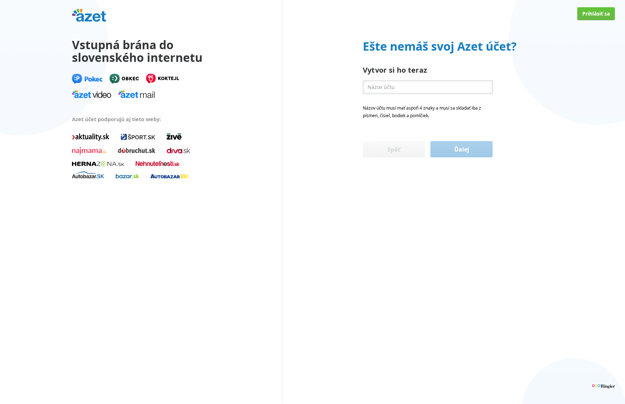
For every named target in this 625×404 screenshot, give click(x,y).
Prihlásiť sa (596, 13)
